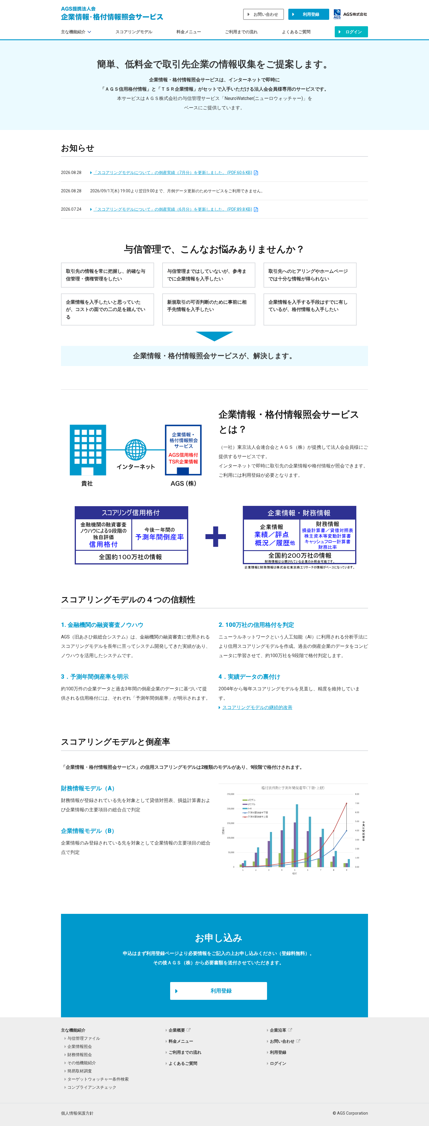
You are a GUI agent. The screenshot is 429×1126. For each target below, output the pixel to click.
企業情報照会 (79, 1046)
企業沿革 (278, 1030)
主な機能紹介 (73, 32)
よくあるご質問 (296, 32)
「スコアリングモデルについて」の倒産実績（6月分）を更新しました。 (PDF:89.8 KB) (172, 209)
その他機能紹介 (81, 1062)
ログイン (354, 31)
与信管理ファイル (83, 1038)
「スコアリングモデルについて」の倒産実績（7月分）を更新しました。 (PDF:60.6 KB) (172, 172)
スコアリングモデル (134, 32)
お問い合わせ (266, 14)
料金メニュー (189, 32)
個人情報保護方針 (77, 1113)
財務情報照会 (79, 1054)
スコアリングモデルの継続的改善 (257, 707)
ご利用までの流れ (241, 32)
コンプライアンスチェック (91, 1087)
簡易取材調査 (79, 1071)
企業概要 (177, 1030)
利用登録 (311, 14)
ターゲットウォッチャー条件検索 (98, 1079)
